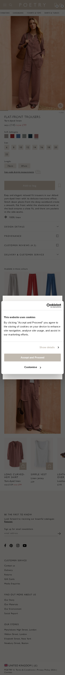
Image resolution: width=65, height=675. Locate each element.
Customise (30, 367)
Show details (47, 347)
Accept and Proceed (32, 357)
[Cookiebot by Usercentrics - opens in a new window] (46, 305)
